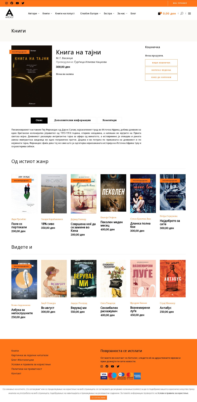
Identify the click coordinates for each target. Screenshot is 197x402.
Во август (47, 308)
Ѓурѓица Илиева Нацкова (90, 62)
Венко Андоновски (20, 305)
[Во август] (54, 278)
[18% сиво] (54, 193)
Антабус (165, 308)
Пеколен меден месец (112, 223)
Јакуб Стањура (48, 303)
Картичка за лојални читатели (29, 355)
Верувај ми (79, 308)
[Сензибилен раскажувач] (113, 278)
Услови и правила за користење (31, 364)
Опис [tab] (39, 120)
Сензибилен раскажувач (109, 309)
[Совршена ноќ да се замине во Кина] (83, 193)
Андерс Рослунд (79, 303)
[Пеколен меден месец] (113, 193)
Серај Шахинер (167, 303)
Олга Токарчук (108, 303)
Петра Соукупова (168, 216)
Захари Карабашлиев (52, 219)
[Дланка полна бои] (143, 193)
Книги (15, 350)
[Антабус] (173, 278)
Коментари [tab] (110, 120)
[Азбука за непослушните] (24, 279)
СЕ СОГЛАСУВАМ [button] (98, 397)
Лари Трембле (18, 219)
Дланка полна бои (140, 225)
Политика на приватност (26, 368)
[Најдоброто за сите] (173, 192)
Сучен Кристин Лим (140, 219)
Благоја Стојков (108, 217)
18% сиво (47, 224)
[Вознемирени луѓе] (143, 278)
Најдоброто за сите (170, 222)
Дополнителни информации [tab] (72, 120)
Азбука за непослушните (22, 311)
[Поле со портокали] (24, 193)
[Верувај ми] (83, 278)
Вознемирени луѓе (140, 309)
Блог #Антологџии (22, 359)
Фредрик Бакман (138, 303)
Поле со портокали (19, 225)
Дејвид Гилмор (78, 219)
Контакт (16, 373)
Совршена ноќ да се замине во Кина (83, 227)
